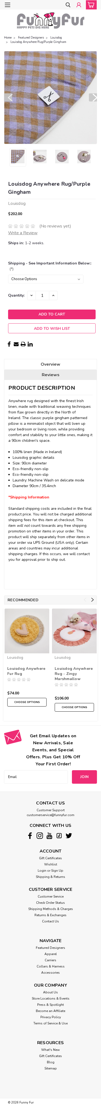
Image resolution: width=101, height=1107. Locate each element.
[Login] (78, 5)
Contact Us (50, 921)
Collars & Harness (51, 966)
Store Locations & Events (50, 998)
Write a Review (22, 233)
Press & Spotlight (50, 1005)
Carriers (50, 960)
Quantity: (16, 295)
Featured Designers (31, 38)
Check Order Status (50, 903)
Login (42, 870)
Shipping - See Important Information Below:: (49, 266)
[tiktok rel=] (59, 835)
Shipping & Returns (50, 877)
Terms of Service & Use (50, 1023)
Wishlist (50, 864)
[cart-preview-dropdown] (90, 4)
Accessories (50, 972)
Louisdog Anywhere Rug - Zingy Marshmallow (74, 673)
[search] (68, 5)
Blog (50, 1062)
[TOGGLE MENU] (7, 5)
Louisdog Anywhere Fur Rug (26, 671)
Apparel (50, 954)
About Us (50, 992)
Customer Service (51, 896)
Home (8, 38)
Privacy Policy (50, 1017)
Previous (8, 97)
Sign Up (57, 870)
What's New (50, 1050)
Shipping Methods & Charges (50, 909)
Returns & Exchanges (50, 915)
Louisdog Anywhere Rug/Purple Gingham (38, 42)
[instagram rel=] (39, 835)
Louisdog (56, 38)
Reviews (51, 375)
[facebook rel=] (30, 835)
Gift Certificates (50, 858)
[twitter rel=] (68, 835)
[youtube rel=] (49, 835)
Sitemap (50, 1068)
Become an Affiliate (50, 1011)
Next (93, 97)
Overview (50, 364)
